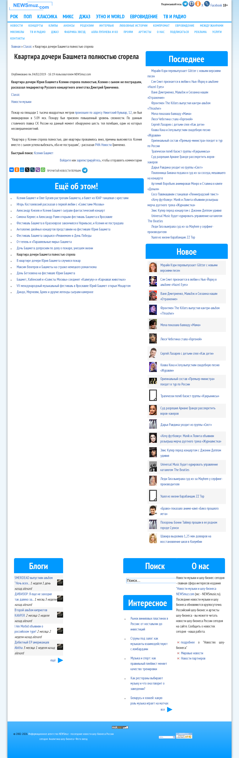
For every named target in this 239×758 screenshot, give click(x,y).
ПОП (28, 16)
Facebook (216, 5)
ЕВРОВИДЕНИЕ (144, 16)
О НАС (160, 32)
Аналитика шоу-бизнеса (62, 739)
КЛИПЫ (53, 25)
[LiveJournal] (32, 169)
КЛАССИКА (47, 16)
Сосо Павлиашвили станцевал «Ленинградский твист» (184, 194)
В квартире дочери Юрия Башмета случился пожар (49, 260)
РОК (14, 16)
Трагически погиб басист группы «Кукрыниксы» (180, 151)
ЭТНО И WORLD (110, 16)
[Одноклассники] (17, 169)
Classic (27, 46)
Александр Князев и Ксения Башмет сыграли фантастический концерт (61, 210)
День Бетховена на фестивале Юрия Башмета (46, 273)
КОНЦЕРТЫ (35, 25)
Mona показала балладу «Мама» (171, 113)
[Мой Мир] (22, 169)
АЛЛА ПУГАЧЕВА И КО (104, 32)
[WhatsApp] (43, 169)
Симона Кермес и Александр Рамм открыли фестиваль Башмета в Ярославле (64, 216)
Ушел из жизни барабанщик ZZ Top (173, 237)
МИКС (68, 16)
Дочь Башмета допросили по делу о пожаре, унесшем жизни (55, 248)
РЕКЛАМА (200, 32)
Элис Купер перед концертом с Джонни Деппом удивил (186, 210)
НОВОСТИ (16, 25)
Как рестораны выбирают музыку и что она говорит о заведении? (147, 683)
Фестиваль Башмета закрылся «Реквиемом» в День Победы (54, 235)
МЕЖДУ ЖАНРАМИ (211, 25)
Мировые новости (192, 653)
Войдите (65, 160)
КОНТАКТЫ (17, 38)
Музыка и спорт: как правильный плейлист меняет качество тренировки (149, 663)
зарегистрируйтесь (89, 160)
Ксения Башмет (43, 152)
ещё (53, 660)
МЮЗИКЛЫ (17, 32)
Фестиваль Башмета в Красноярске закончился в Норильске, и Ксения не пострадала (70, 223)
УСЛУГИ (217, 32)
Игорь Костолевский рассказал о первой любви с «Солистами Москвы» (60, 204)
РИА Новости (103, 144)
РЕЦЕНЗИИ (87, 25)
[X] (27, 169)
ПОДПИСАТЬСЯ (179, 32)
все (163, 709)
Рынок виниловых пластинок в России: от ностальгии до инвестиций (149, 623)
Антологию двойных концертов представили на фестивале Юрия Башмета (63, 229)
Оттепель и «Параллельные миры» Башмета (44, 241)
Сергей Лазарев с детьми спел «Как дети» (177, 124)
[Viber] (37, 169)
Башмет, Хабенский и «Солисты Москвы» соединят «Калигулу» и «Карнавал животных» (71, 279)
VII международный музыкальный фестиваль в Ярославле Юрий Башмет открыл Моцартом (74, 285)
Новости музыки (21, 101)
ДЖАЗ (84, 16)
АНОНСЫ (69, 25)
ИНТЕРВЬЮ (106, 25)
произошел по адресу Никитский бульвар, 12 (103, 112)
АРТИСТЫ (145, 32)
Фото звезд (81, 739)
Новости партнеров (193, 658)
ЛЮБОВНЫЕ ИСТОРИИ (134, 25)
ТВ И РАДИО (174, 16)
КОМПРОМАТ (161, 25)
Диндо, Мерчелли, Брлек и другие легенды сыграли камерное (55, 291)
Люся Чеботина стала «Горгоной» (172, 119)
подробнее (188, 642)
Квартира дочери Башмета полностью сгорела (46, 254)
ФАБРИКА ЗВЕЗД (75, 32)
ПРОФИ (128, 32)
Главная (16, 46)
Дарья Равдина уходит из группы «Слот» (177, 167)
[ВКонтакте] (11, 169)
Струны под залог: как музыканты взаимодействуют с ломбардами (149, 643)
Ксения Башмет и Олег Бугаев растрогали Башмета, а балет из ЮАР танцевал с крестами (72, 197)
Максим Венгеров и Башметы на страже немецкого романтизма (57, 266)
